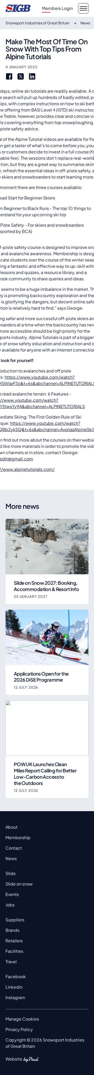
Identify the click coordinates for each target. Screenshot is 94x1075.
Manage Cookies (22, 1019)
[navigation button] (83, 8)
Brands (12, 930)
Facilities (14, 951)
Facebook (15, 976)
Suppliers (14, 919)
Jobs (10, 904)
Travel (11, 961)
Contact (13, 848)
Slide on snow (19, 884)
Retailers (14, 940)
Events (12, 894)
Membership (18, 837)
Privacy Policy (19, 1029)
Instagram (15, 997)
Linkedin (13, 987)
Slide (10, 873)
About (11, 827)
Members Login (57, 8)
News (11, 858)
